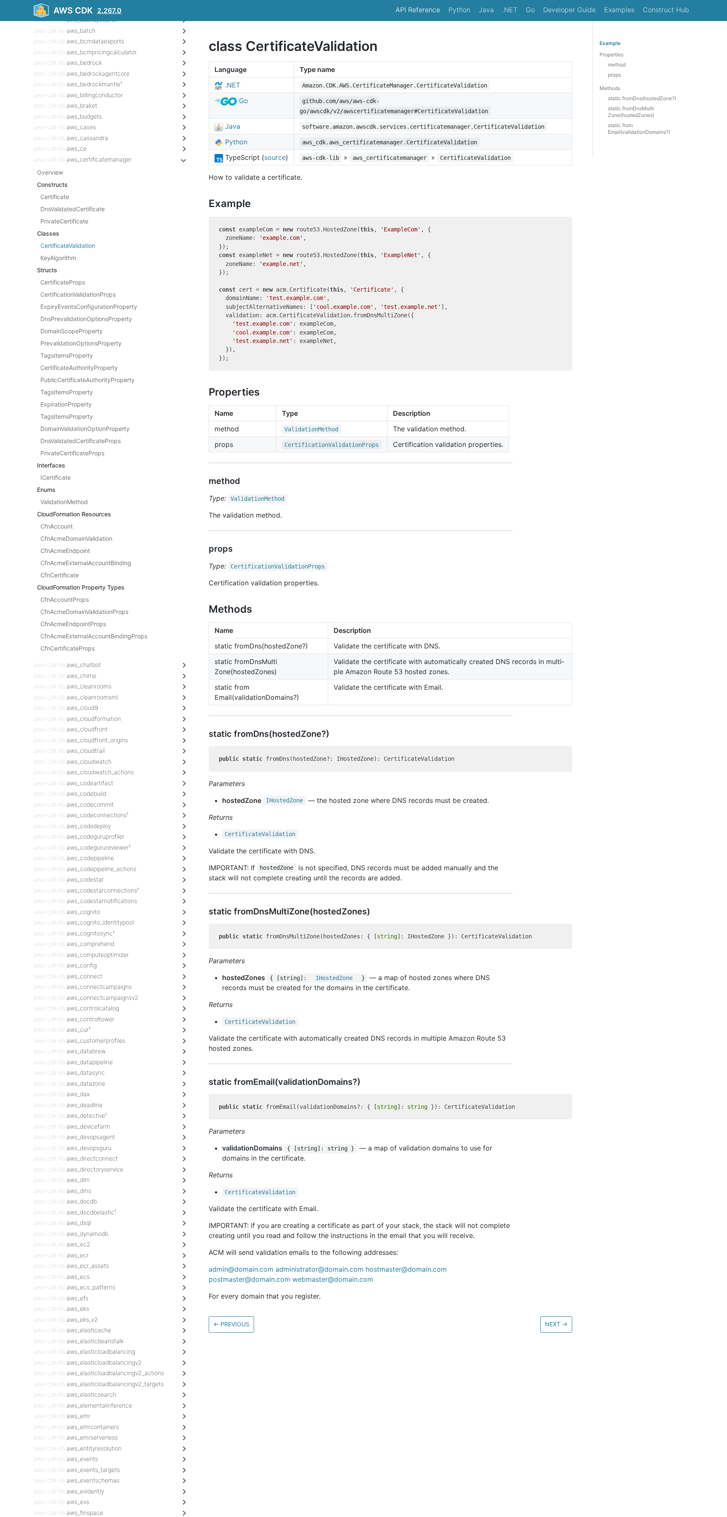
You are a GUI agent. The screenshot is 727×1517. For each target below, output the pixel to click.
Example (610, 43)
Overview (50, 172)
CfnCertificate (59, 575)
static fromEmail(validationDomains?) (639, 128)
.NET (509, 9)
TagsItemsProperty (66, 355)
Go (530, 9)
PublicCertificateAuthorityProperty (87, 379)
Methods (610, 88)
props (614, 75)
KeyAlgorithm (58, 257)
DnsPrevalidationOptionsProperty (86, 318)
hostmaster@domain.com (406, 1269)
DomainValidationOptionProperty (85, 428)
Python (459, 9)
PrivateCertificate (64, 221)
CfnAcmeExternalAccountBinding (85, 562)
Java (486, 9)
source (275, 157)
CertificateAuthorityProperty (79, 367)
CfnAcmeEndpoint (65, 550)
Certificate (54, 196)
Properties (612, 54)
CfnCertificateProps (67, 648)
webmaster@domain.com (332, 1279)
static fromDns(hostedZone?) (642, 98)
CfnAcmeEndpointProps (73, 623)
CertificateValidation (67, 245)
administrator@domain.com (320, 1269)
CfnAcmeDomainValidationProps (84, 611)
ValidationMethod (64, 501)
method (617, 64)
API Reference (417, 9)
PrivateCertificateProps (72, 453)
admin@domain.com (241, 1269)
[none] (204, 46)
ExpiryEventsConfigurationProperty (88, 306)
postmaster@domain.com (249, 1279)
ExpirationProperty (66, 404)
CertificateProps (62, 282)
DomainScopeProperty (71, 331)
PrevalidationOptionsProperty (81, 343)
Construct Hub (666, 9)
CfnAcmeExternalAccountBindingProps (93, 636)
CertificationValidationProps (78, 294)
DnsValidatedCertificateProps (80, 440)
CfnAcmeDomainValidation (76, 538)
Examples (619, 9)
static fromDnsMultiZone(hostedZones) (631, 111)
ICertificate (55, 477)
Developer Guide (569, 9)
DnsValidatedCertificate (72, 209)
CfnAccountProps (64, 599)
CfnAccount (56, 526)
